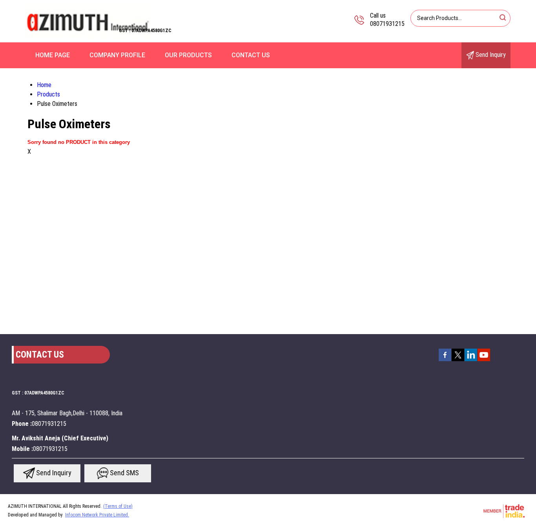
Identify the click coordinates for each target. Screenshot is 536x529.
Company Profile (117, 55)
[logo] (88, 37)
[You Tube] (484, 360)
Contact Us (251, 55)
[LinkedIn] (471, 360)
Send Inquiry (490, 54)
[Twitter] (458, 360)
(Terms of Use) (118, 506)
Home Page (52, 55)
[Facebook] (445, 360)
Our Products (188, 55)
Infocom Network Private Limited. (97, 515)
